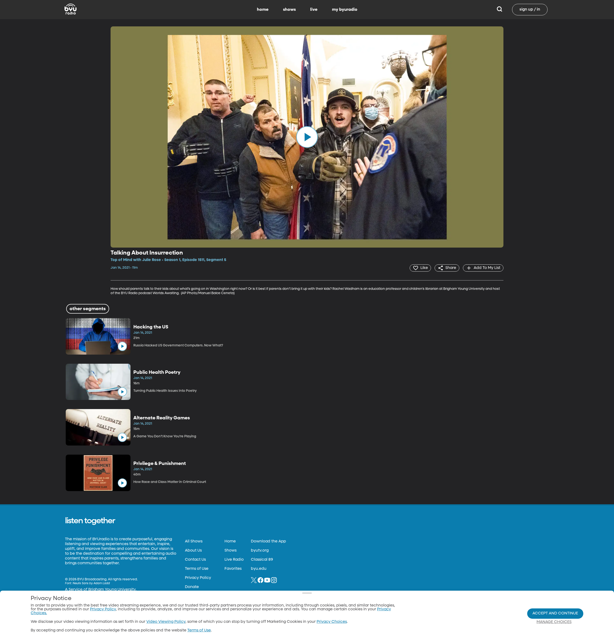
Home (230, 541)
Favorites (233, 569)
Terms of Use (196, 569)
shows (289, 9)
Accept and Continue (555, 613)
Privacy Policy (198, 578)
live (314, 9)
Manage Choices (554, 622)
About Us (193, 551)
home (263, 9)
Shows (230, 551)
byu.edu (258, 569)
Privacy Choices (332, 622)
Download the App (268, 541)
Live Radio (234, 560)
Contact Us (195, 560)
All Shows (193, 541)
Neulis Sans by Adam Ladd (91, 583)
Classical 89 (262, 560)
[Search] (499, 9)
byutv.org (260, 551)
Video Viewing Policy (165, 622)
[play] (307, 137)
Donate (192, 587)
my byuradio (344, 9)
